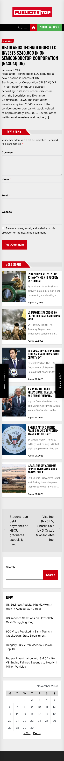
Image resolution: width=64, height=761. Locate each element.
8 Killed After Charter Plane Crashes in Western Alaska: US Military (43, 430)
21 (17, 720)
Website (7, 211)
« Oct (27, 733)
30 (32, 727)
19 (54, 713)
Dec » (37, 733)
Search (10, 567)
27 (9, 727)
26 (54, 720)
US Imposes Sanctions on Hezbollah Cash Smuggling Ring (44, 315)
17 (39, 713)
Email (6, 195)
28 (17, 727)
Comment (9, 152)
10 (39, 706)
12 (54, 706)
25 (46, 720)
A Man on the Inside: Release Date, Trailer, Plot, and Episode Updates (43, 392)
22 (24, 720)
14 (17, 713)
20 (9, 720)
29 (24, 727)
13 (9, 713)
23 (32, 720)
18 (46, 713)
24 (39, 720)
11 (47, 706)
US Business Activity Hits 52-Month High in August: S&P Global (43, 277)
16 (32, 713)
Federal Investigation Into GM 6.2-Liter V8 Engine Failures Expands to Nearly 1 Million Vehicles (31, 662)
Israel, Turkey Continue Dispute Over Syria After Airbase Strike (42, 469)
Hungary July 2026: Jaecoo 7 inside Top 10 (29, 647)
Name (6, 179)
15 (24, 713)
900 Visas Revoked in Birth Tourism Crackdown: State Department (44, 354)
